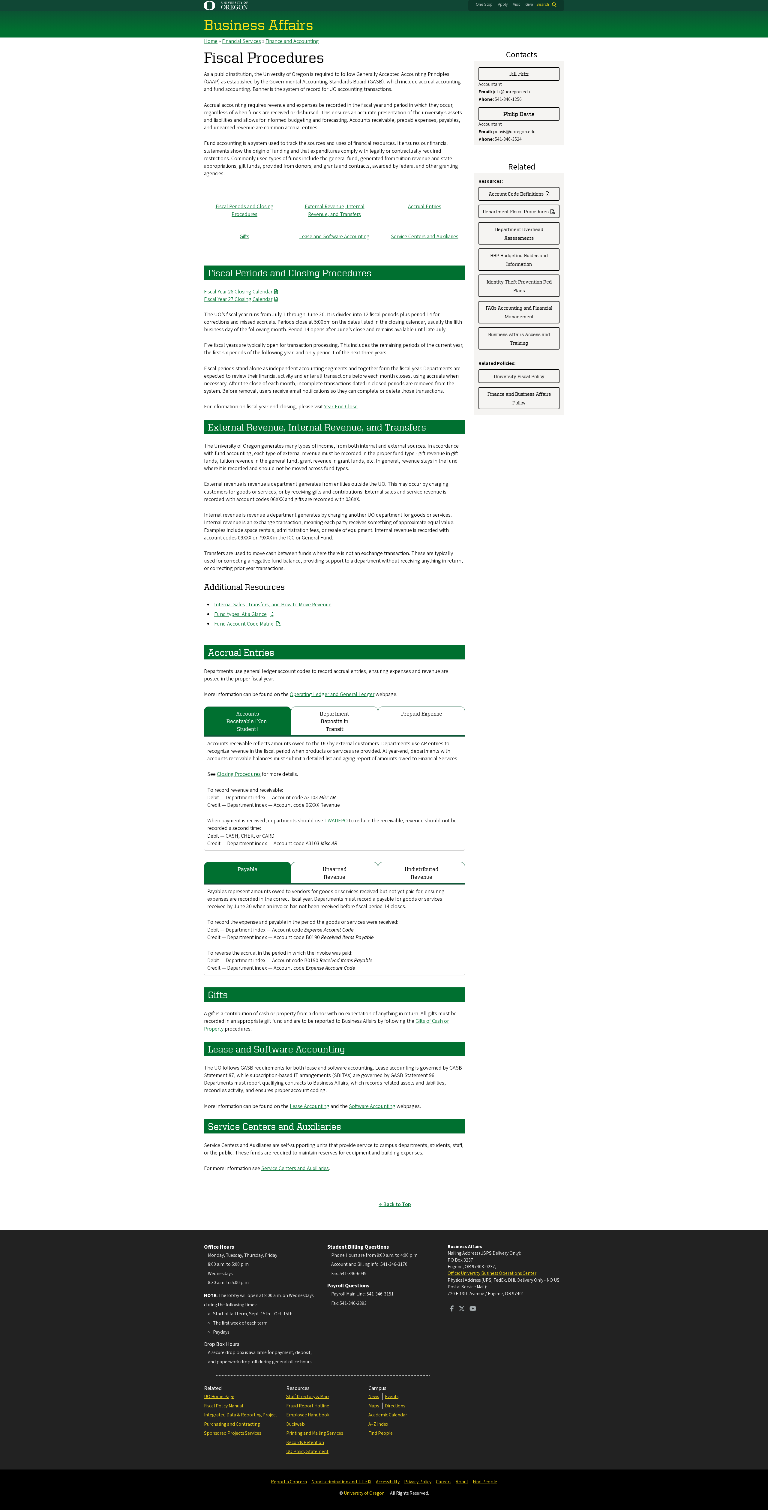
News (373, 1396)
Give (529, 5)
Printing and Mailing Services (314, 1433)
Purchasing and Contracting (232, 1424)
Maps (373, 1406)
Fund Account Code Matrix (243, 624)
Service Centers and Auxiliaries (424, 236)
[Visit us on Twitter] (461, 1309)
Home (211, 41)
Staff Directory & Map (307, 1396)
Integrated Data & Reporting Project (240, 1415)
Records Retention (305, 1442)
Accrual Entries (424, 206)
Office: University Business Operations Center (492, 1273)
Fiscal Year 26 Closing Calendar (238, 292)
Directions (395, 1406)
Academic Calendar (387, 1415)
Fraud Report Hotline (307, 1406)
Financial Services (241, 41)
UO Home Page (219, 1396)
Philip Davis (519, 113)
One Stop (484, 5)
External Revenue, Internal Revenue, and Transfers (334, 210)
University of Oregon (364, 1493)
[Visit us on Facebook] (452, 1309)
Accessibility (388, 1481)
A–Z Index (378, 1424)
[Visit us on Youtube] (473, 1309)
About (462, 1481)
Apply (503, 5)
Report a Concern (289, 1481)
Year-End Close (341, 406)
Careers (443, 1481)
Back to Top (397, 1204)
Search (542, 5)
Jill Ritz (519, 73)
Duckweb (295, 1424)
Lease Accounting (309, 1106)
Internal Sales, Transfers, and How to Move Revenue (273, 604)
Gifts (244, 236)
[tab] (247, 722)
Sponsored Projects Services (232, 1433)
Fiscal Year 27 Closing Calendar (238, 299)
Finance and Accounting (292, 41)
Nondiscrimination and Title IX (341, 1481)
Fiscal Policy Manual (223, 1406)
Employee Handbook (307, 1415)
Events (391, 1396)
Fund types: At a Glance (240, 614)
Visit (516, 5)
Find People (380, 1433)
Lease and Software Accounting (334, 236)
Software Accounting (372, 1106)
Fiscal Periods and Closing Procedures (245, 210)
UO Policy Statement (307, 1451)
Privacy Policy (417, 1481)
